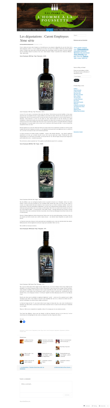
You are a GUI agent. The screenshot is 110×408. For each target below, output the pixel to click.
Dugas (75, 49)
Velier (70, 29)
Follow (76, 80)
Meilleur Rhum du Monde (79, 111)
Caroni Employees (50, 330)
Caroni (30, 330)
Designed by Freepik (78, 132)
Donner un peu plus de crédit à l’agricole (29, 361)
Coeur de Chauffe (77, 90)
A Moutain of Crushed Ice (79, 105)
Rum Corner (76, 100)
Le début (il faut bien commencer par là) (28, 340)
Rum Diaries (76, 108)
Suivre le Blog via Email (79, 67)
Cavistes (56, 29)
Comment (67, 395)
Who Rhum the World (78, 94)
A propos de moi (27, 29)
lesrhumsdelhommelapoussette (26, 44)
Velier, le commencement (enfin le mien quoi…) (65, 340)
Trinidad (21, 331)
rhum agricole (79, 54)
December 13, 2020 (38, 44)
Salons (66, 29)
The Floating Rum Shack (79, 106)
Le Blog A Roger (77, 91)
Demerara (84, 47)
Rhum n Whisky (77, 96)
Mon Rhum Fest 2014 (65, 346)
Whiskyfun (76, 103)
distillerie (67, 330)
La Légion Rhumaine (78, 99)
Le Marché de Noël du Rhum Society (62, 367)
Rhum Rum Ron (77, 93)
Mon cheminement (41, 29)
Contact (34, 29)
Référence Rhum (77, 109)
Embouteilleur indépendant (80, 51)
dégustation (56, 330)
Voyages (61, 29)
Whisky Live (84, 58)
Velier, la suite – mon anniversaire (28, 354)
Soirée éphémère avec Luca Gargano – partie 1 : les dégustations (47, 355)
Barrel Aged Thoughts (78, 102)
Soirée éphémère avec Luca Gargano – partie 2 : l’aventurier (65, 355)
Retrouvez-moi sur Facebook (80, 40)
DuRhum (75, 88)
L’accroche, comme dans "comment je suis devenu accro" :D (47, 341)
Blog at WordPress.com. (25, 401)
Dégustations (50, 29)
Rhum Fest (79, 56)
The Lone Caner (77, 97)
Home (21, 29)
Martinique (77, 53)
